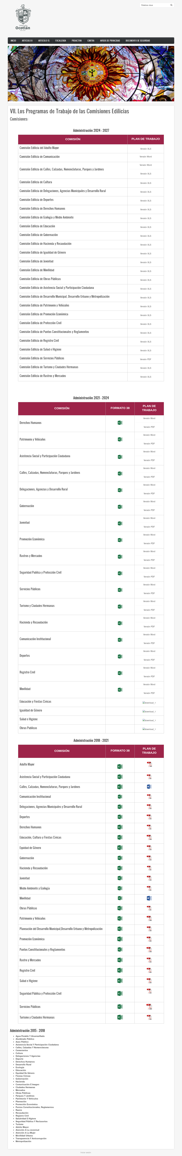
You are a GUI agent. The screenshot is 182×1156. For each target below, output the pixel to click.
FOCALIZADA (60, 40)
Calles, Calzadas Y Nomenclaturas (32, 1047)
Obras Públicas (23, 1092)
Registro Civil (22, 1115)
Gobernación (22, 1078)
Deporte (19, 1058)
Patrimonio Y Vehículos (27, 1098)
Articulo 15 (43, 40)
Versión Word (146, 156)
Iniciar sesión (85, 1152)
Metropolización (23, 1141)
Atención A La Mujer (25, 1132)
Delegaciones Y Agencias (28, 1056)
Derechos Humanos (25, 1061)
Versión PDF (145, 359)
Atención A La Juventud (27, 1129)
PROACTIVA (77, 40)
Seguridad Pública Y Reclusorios (31, 1121)
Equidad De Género (25, 1073)
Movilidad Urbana (24, 1135)
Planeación (21, 1101)
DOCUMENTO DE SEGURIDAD (138, 40)
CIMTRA (90, 40)
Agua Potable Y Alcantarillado (30, 1036)
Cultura (19, 1053)
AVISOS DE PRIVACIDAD (110, 40)
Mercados (20, 1090)
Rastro (19, 1110)
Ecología (20, 1067)
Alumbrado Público (25, 1038)
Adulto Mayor (22, 1127)
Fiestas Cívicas (23, 1075)
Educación (21, 1070)
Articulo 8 (27, 40)
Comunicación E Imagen (27, 1084)
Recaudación (22, 1112)
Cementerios (22, 1050)
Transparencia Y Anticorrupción (31, 1138)
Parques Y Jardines (25, 1095)
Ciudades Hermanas (25, 1087)
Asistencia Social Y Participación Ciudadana (37, 1044)
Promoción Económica (27, 1104)
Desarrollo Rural (23, 1064)
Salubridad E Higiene (26, 1118)
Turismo (19, 1124)
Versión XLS (145, 148)
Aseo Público (22, 1041)
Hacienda (20, 1081)
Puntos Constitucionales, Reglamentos (35, 1107)
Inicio (13, 40)
